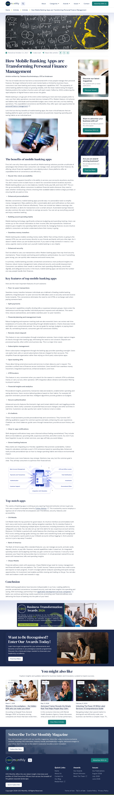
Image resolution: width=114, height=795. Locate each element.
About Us (58, 773)
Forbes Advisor (41, 508)
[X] (64, 52)
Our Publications (98, 771)
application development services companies (54, 592)
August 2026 (97, 773)
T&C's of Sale (80, 791)
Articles (16, 10)
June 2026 (96, 779)
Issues (76, 4)
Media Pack (59, 782)
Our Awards (77, 771)
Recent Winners (79, 773)
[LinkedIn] (68, 52)
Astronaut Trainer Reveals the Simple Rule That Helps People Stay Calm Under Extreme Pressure (56, 707)
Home (8, 10)
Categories (53, 4)
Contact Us (59, 776)
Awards (65, 4)
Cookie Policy (92, 791)
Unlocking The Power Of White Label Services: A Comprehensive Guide (90, 707)
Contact (86, 4)
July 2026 (96, 776)
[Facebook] (60, 52)
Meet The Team (79, 776)
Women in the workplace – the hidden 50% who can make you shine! (21, 707)
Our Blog (58, 779)
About (44, 4)
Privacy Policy (103, 791)
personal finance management (17, 106)
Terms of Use (70, 791)
